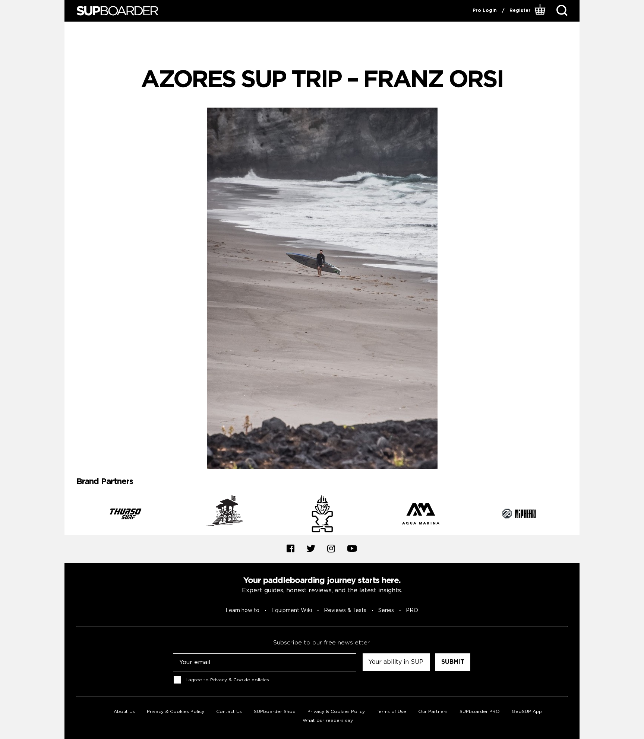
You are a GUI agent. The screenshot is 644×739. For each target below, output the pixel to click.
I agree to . (228, 680)
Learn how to (242, 610)
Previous (71, 515)
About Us (124, 712)
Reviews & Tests (345, 610)
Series (386, 610)
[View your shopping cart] (540, 11)
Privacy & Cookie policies (239, 680)
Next (573, 515)
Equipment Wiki (291, 610)
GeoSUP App (527, 712)
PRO (412, 610)
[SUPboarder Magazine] (117, 11)
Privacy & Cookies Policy (175, 712)
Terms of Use (391, 712)
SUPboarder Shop (275, 712)
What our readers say (328, 721)
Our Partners (433, 712)
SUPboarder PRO (480, 712)
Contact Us (229, 712)
